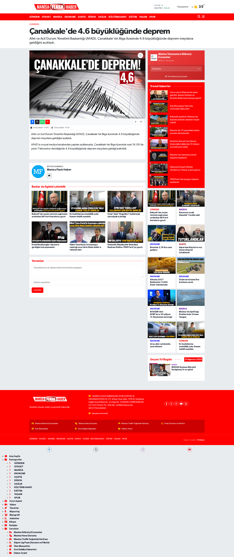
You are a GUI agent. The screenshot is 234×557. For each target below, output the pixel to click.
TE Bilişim (201, 440)
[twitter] (96, 449)
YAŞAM (143, 17)
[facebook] (49, 449)
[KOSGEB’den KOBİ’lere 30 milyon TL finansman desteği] (162, 298)
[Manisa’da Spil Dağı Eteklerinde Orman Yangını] (191, 298)
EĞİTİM (133, 17)
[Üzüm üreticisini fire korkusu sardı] (191, 265)
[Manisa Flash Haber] (56, 7)
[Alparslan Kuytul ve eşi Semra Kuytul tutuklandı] (191, 233)
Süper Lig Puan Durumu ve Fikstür (32, 542)
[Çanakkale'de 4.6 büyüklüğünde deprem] (87, 84)
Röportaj (14, 511)
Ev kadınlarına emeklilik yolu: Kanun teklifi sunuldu (189, 346)
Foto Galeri (15, 501)
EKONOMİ (70, 17)
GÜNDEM (34, 17)
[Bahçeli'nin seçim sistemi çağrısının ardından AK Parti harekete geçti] (49, 201)
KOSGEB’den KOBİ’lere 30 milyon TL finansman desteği (161, 314)
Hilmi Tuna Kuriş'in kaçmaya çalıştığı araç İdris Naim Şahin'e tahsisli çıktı (85, 247)
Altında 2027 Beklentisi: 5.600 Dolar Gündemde (159, 282)
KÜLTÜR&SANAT (118, 17)
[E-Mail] (49, 176)
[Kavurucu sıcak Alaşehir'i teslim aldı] (191, 198)
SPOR (152, 17)
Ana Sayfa (14, 456)
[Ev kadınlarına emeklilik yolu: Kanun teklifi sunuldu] (87, 201)
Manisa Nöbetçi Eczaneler (46, 423)
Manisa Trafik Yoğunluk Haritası (135, 423)
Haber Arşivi (127, 429)
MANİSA (57, 17)
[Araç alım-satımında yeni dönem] (162, 330)
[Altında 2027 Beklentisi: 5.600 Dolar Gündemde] (162, 265)
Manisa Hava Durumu (88, 423)
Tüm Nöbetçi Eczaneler (177, 77)
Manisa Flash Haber (59, 169)
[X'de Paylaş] (37, 122)
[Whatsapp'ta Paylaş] (42, 122)
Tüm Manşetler (41, 429)
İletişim (13, 525)
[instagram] (142, 449)
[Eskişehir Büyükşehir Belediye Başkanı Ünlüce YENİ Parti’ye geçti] (125, 232)
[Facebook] (166, 403)
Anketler (14, 518)
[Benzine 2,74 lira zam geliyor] (162, 233)
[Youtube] (181, 403)
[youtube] (189, 449)
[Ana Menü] (203, 17)
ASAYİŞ (82, 17)
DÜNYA (92, 17)
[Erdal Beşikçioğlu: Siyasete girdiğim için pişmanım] (49, 232)
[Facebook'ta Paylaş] (32, 122)
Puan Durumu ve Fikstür (175, 423)
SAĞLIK (102, 17)
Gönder (38, 290)
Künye (12, 522)
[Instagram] (176, 403)
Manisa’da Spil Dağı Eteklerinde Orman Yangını (189, 314)
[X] (171, 403)
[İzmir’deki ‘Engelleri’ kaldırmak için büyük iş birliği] (125, 201)
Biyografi (14, 515)
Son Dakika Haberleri (87, 429)
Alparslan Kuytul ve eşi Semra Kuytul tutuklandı (190, 250)
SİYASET (46, 17)
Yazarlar (14, 508)
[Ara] (199, 17)
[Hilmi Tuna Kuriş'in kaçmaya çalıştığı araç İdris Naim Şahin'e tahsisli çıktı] (87, 232)
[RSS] (186, 403)
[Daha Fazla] (47, 122)
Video (12, 504)
